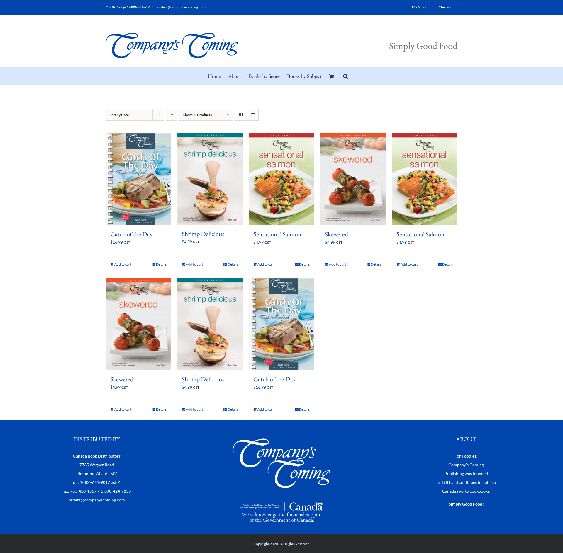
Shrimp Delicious (203, 234)
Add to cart (122, 264)
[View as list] (252, 114)
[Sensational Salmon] (281, 179)
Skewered (336, 234)
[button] (345, 76)
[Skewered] (353, 179)
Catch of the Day (131, 234)
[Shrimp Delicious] (210, 179)
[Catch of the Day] (138, 179)
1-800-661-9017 (140, 7)
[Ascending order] (171, 115)
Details (161, 264)
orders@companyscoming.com (181, 7)
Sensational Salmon (277, 234)
